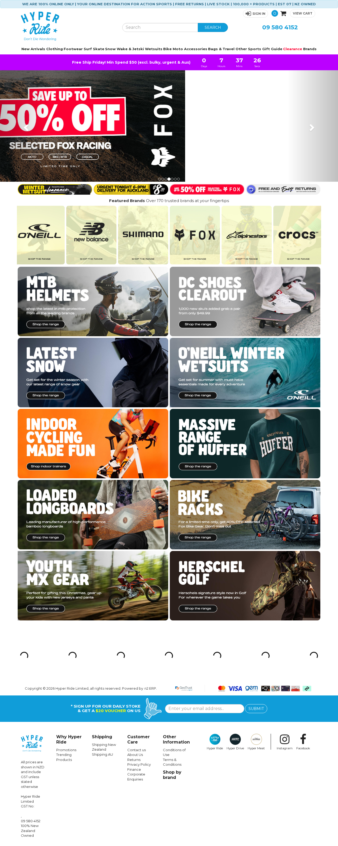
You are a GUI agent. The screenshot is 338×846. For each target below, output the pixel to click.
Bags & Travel (221, 49)
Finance (134, 769)
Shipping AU (102, 754)
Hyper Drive (235, 748)
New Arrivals (33, 49)
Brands (310, 49)
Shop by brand (172, 775)
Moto (178, 49)
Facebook (303, 748)
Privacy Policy (139, 764)
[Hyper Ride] (67, 26)
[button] (255, 14)
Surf (88, 49)
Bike (167, 49)
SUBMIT (256, 708)
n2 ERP (150, 688)
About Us (135, 754)
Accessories (195, 49)
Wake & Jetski (130, 49)
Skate (98, 49)
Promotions (66, 750)
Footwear (73, 49)
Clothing (54, 49)
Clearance (292, 49)
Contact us (136, 750)
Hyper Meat (256, 748)
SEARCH (213, 27)
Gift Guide (272, 49)
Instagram (285, 748)
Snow (110, 49)
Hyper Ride (215, 748)
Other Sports (248, 49)
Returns (133, 760)
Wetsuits (153, 49)
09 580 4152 (280, 27)
